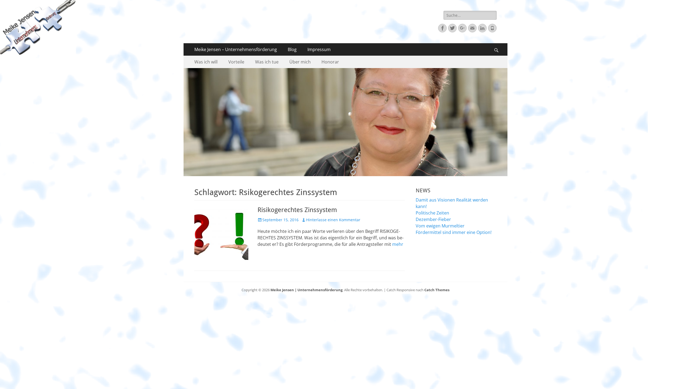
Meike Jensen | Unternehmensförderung (306, 289)
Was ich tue (267, 62)
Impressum (319, 49)
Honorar (330, 62)
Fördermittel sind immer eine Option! (454, 232)
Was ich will (206, 62)
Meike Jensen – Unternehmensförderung (235, 49)
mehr (397, 244)
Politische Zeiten (432, 213)
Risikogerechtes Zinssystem (297, 210)
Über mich (300, 62)
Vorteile (236, 62)
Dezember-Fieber (433, 219)
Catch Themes (436, 289)
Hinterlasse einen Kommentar (333, 219)
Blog (292, 49)
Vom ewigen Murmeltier (440, 226)
